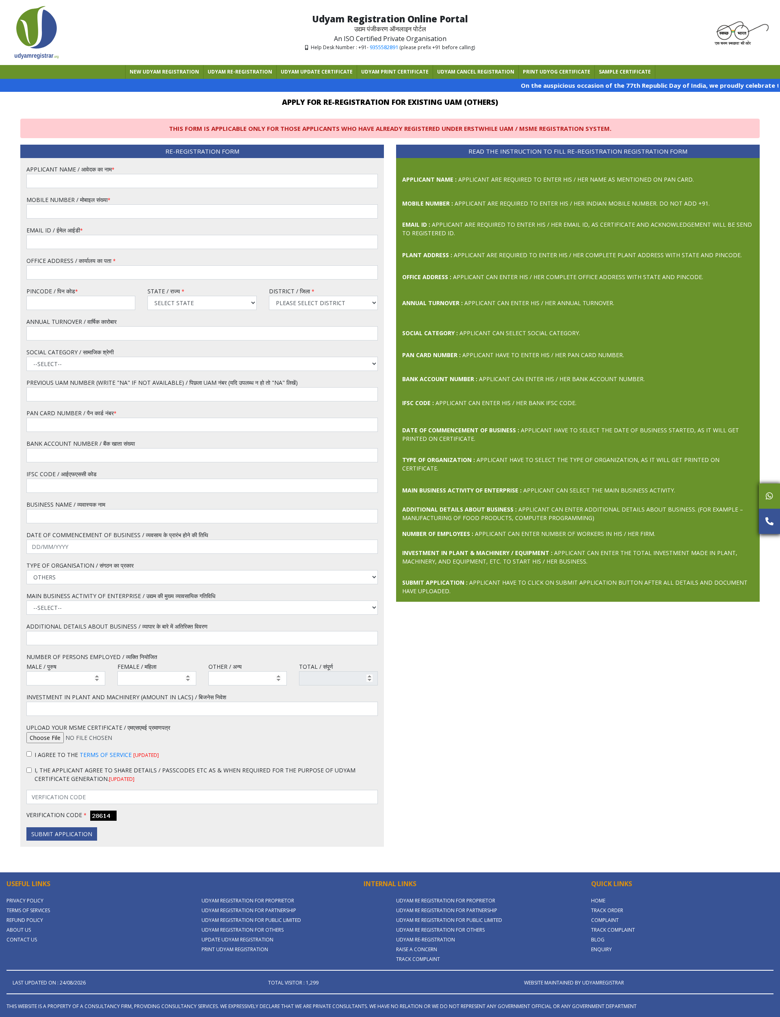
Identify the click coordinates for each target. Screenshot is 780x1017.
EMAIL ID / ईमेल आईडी (54, 230)
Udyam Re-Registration (240, 71)
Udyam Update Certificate (317, 71)
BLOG (597, 939)
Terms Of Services (28, 910)
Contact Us (21, 939)
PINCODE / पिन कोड (52, 291)
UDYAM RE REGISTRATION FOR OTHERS (440, 929)
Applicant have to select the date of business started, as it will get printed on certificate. (570, 434)
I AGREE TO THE (97, 755)
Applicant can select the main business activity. (538, 490)
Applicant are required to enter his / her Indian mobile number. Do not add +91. (556, 203)
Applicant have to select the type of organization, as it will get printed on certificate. (560, 464)
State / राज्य (165, 291)
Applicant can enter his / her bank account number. (523, 379)
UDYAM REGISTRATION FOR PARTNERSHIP (249, 910)
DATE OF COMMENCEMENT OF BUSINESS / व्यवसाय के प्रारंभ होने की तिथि (117, 535)
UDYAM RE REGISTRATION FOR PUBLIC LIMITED (449, 920)
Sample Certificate (625, 71)
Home (598, 900)
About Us (18, 929)
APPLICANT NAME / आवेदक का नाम (70, 169)
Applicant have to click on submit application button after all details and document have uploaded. (575, 587)
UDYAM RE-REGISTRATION (425, 939)
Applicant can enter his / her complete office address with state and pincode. (552, 277)
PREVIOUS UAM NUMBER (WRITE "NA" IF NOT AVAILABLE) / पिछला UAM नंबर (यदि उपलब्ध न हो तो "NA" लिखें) (162, 382)
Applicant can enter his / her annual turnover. (508, 303)
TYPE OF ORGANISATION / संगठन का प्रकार (80, 565)
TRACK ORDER (607, 910)
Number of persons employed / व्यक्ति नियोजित (91, 657)
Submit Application (61, 834)
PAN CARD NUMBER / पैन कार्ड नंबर (71, 413)
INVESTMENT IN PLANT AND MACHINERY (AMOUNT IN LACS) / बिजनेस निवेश (126, 697)
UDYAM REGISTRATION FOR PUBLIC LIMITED (251, 920)
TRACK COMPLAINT (418, 959)
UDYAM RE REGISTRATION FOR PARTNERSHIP (446, 910)
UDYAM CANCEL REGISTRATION (475, 71)
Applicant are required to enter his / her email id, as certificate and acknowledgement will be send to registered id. (577, 229)
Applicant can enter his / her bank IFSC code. (489, 403)
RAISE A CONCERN (416, 949)
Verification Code (56, 815)
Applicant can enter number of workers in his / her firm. (528, 534)
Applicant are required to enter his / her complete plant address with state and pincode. (572, 255)
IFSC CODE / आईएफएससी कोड (61, 474)
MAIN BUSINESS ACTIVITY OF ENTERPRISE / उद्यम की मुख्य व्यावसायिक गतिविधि (120, 596)
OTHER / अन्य (225, 666)
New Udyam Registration (164, 71)
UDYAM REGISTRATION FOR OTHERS (243, 929)
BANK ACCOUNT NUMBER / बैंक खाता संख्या (80, 443)
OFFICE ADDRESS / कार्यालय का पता (71, 261)
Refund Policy (24, 920)
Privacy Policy (24, 900)
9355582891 (384, 47)
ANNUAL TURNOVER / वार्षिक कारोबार (71, 321)
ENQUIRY (601, 949)
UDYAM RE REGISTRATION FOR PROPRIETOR (445, 900)
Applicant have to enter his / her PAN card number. (513, 355)
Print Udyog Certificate (556, 71)
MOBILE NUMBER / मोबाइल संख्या (68, 200)
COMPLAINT (605, 920)
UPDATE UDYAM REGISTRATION (237, 939)
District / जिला (291, 291)
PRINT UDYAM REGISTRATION (235, 949)
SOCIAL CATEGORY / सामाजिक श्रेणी (70, 352)
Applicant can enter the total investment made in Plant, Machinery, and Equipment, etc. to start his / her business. (569, 557)
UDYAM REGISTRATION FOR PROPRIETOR (248, 900)
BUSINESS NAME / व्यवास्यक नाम (65, 504)
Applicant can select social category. (491, 333)
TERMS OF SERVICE (106, 755)
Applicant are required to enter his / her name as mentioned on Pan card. (548, 179)
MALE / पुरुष (41, 666)
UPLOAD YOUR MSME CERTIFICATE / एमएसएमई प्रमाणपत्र (98, 727)
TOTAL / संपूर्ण (316, 666)
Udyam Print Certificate (395, 71)
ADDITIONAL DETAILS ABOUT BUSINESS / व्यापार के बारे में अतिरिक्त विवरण (117, 626)
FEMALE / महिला (136, 666)
